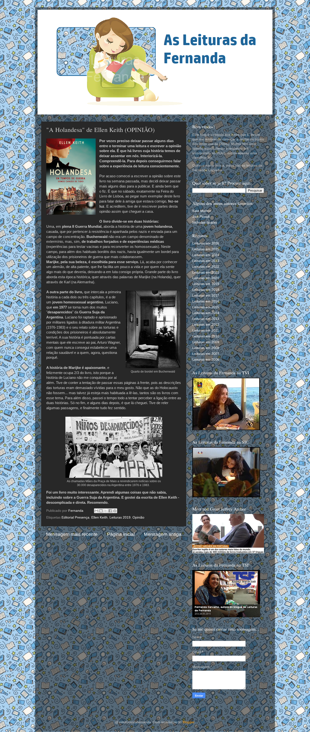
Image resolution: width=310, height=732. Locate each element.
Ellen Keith (99, 517)
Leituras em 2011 (205, 330)
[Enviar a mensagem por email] (96, 510)
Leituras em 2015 (205, 307)
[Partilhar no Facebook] (110, 510)
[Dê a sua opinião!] (101, 510)
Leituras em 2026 (205, 243)
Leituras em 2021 (205, 272)
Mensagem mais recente (72, 534)
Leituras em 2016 (205, 301)
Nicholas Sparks (204, 222)
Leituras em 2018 (205, 290)
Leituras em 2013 (205, 319)
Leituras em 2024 (205, 255)
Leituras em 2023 (205, 261)
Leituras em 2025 (205, 249)
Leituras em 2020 (205, 278)
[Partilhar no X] (105, 510)
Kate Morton (201, 211)
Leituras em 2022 (205, 266)
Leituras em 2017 (205, 295)
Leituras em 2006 (205, 359)
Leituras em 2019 (205, 284)
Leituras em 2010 (205, 336)
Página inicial (121, 534)
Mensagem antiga (162, 534)
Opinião (138, 517)
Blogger (188, 722)
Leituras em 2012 (205, 324)
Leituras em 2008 (205, 348)
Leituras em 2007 (205, 354)
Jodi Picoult (201, 217)
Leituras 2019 (120, 517)
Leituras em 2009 (205, 342)
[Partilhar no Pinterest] (114, 510)
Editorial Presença (75, 517)
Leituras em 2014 (205, 313)
